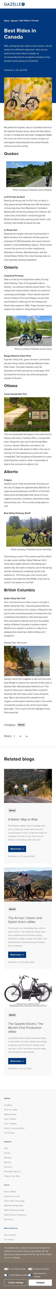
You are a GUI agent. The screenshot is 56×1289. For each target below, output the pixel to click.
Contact (7, 1153)
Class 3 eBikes (10, 1123)
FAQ (6, 1148)
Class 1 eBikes (10, 1119)
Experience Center (12, 1196)
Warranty (7, 1157)
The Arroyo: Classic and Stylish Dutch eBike (25, 920)
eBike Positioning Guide (14, 1210)
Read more (15, 849)
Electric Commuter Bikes (14, 1128)
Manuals (7, 1162)
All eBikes (8, 1105)
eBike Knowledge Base (14, 1205)
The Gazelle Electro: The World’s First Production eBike (25, 1028)
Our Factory (9, 1239)
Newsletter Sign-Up (12, 1171)
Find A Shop (9, 1133)
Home (6, 20)
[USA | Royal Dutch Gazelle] (14, 4)
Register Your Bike (12, 1176)
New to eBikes (10, 1192)
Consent (40, 1282)
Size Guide (8, 1219)
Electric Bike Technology (14, 1201)
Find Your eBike (10, 1110)
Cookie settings (15, 1282)
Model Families (10, 1114)
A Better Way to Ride (23, 819)
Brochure (8, 1167)
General (14, 20)
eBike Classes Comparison (15, 1215)
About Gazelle (10, 1235)
